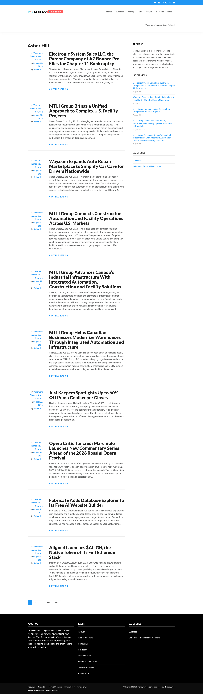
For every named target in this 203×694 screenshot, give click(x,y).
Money (131, 12)
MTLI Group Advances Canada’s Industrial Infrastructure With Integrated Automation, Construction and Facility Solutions (85, 279)
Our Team (82, 650)
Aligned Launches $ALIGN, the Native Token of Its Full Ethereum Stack (83, 552)
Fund (140, 12)
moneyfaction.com (145, 687)
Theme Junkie (169, 687)
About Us (82, 632)
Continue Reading (58, 89)
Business (120, 12)
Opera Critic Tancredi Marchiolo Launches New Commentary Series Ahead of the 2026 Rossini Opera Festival (84, 451)
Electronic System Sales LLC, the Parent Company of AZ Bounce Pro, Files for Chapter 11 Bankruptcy (84, 58)
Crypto (149, 12)
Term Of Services (86, 667)
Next (57, 602)
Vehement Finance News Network (160, 25)
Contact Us (83, 644)
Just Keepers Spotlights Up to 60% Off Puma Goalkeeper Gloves (83, 395)
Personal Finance (164, 12)
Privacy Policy (84, 655)
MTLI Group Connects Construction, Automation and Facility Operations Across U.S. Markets (86, 218)
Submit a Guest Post (87, 661)
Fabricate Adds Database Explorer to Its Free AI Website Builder (86, 502)
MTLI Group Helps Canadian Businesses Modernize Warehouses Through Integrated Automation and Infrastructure (86, 340)
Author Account (85, 638)
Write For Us (83, 673)
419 (48, 602)
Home (109, 12)
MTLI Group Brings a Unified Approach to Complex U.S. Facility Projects (83, 110)
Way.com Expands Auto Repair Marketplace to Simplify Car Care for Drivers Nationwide (86, 166)
